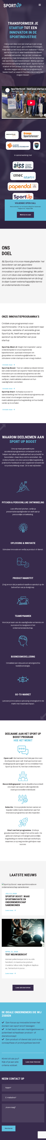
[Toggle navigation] (39, 5)
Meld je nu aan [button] (25, 215)
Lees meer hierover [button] (33, 1062)
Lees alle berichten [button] (23, 987)
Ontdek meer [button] (7, 365)
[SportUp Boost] (12, 5)
